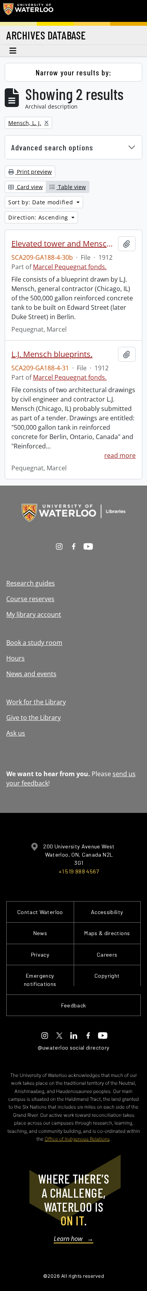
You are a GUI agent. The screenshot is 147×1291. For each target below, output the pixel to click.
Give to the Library (33, 717)
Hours (15, 658)
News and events (31, 674)
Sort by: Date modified (41, 202)
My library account (33, 614)
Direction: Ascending (39, 217)
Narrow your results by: (73, 72)
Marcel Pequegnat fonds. (70, 266)
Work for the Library (36, 702)
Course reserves (30, 599)
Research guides (30, 583)
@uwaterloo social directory (74, 1047)
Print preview (33, 171)
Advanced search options (52, 147)
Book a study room (34, 642)
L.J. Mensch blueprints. (52, 354)
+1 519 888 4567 (79, 871)
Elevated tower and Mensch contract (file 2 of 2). (63, 243)
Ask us (15, 733)
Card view (29, 187)
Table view (71, 187)
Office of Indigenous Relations (77, 1139)
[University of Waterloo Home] (28, 11)
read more (120, 455)
